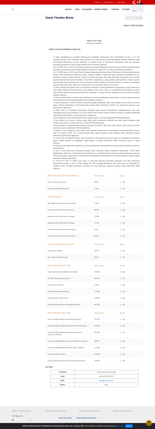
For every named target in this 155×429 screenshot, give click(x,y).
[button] (136, 18)
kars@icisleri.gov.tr (106, 381)
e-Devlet (97, 2)
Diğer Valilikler (121, 2)
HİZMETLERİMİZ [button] (101, 9)
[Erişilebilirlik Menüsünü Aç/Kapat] (149, 423)
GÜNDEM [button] (115, 9)
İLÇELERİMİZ (87, 9)
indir (123, 182)
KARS (77, 9)
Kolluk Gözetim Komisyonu (86, 418)
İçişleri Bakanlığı (108, 2)
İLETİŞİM (125, 9)
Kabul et (129, 426)
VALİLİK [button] (68, 9)
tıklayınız (120, 426)
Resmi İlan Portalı (65, 418)
